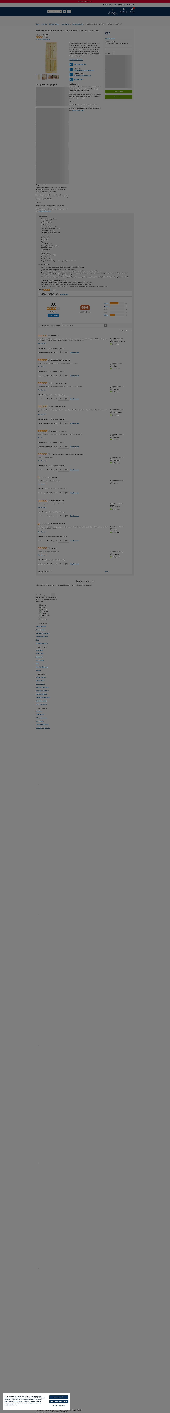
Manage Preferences (59, 1405)
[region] (36, 1401)
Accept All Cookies (59, 1397)
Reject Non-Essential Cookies (59, 1401)
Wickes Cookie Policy (25, 1405)
